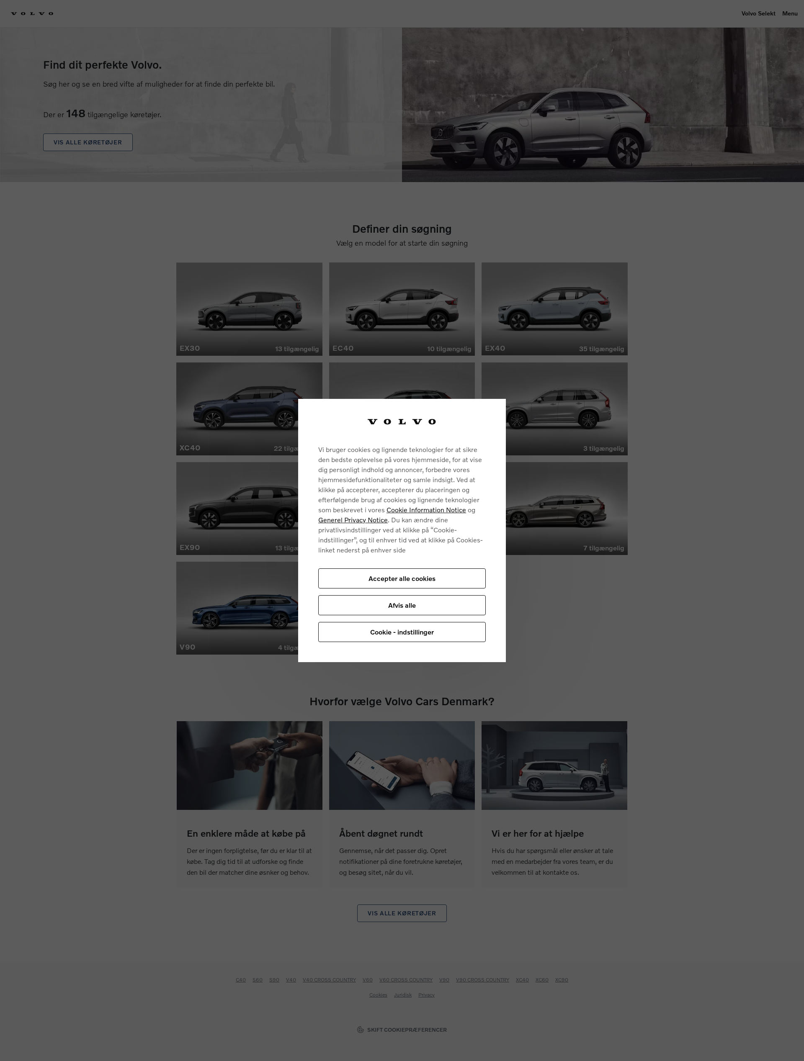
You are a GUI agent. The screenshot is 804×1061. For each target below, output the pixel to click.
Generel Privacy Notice (353, 520)
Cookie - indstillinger (402, 632)
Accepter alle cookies (402, 578)
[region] (402, 530)
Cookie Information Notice (426, 510)
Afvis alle (402, 605)
